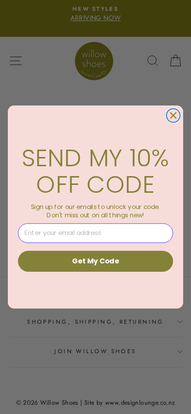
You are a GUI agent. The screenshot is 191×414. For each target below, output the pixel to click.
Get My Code (95, 261)
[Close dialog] (173, 115)
